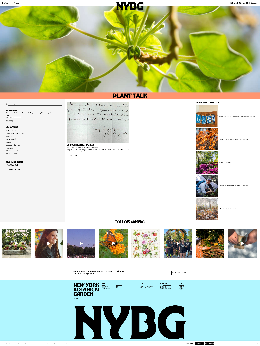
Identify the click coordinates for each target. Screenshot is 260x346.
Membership (244, 3)
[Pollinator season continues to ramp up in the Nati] (113, 243)
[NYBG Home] (130, 6)
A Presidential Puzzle (81, 145)
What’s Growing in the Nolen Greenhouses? (231, 208)
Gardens (104, 287)
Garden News (10, 136)
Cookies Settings (189, 343)
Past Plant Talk (12, 165)
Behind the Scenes (11, 130)
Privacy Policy (164, 287)
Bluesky (181, 287)
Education (119, 285)
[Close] (257, 343)
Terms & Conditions (165, 288)
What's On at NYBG (12, 154)
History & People (11, 139)
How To (8, 142)
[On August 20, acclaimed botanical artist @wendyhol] (145, 243)
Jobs (161, 289)
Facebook (181, 286)
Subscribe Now (179, 273)
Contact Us (163, 286)
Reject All (199, 343)
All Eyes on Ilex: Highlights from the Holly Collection (233, 139)
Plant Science (10, 148)
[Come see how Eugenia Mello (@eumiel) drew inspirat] (49, 243)
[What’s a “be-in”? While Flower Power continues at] (81, 243)
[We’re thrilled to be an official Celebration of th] (16, 243)
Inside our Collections (13, 145)
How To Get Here (145, 287)
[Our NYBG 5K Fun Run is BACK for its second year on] (178, 243)
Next (258, 244)
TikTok (181, 289)
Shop (117, 287)
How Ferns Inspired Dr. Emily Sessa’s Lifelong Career (233, 185)
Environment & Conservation (15, 133)
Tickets (234, 3)
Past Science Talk (13, 169)
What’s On (105, 286)
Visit (103, 285)
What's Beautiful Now (13, 151)
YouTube (181, 288)
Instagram (181, 285)
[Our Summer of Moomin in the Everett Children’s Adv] (242, 243)
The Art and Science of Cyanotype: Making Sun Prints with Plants (237, 116)
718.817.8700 (167, 285)
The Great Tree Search (225, 162)
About (117, 286)
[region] (130, 343)
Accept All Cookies (209, 343)
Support (254, 3)
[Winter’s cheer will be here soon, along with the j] (210, 243)
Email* (8, 115)
